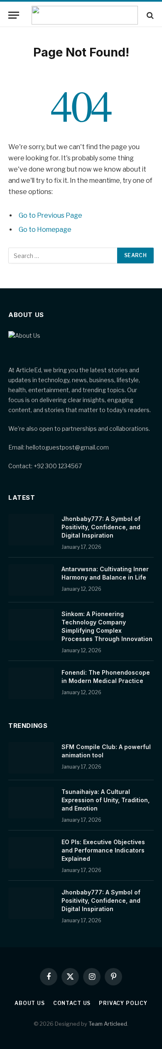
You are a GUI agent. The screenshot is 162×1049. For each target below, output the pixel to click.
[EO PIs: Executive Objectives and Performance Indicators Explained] (31, 853)
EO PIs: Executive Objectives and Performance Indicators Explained (103, 850)
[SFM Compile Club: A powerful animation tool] (31, 758)
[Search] (149, 15)
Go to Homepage (45, 229)
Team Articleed (107, 1023)
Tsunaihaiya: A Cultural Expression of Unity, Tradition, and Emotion (105, 800)
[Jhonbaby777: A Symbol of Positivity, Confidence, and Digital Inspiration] (31, 529)
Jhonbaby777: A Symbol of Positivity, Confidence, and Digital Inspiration (100, 527)
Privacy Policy (123, 1003)
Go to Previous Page (50, 215)
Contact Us (72, 1003)
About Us (30, 1003)
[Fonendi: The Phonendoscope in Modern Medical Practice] (31, 683)
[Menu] (13, 15)
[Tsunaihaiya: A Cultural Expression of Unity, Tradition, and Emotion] (31, 802)
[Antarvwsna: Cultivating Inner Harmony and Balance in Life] (31, 580)
